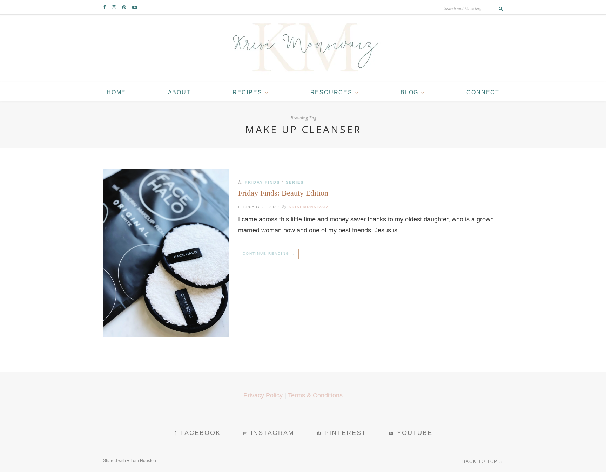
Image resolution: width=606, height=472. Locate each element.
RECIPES (247, 92)
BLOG (409, 92)
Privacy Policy (263, 395)
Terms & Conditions (315, 395)
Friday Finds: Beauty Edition (283, 193)
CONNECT (482, 92)
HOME (116, 92)
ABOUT (179, 92)
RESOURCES (331, 92)
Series (295, 182)
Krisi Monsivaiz (309, 207)
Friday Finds (262, 182)
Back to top (480, 461)
